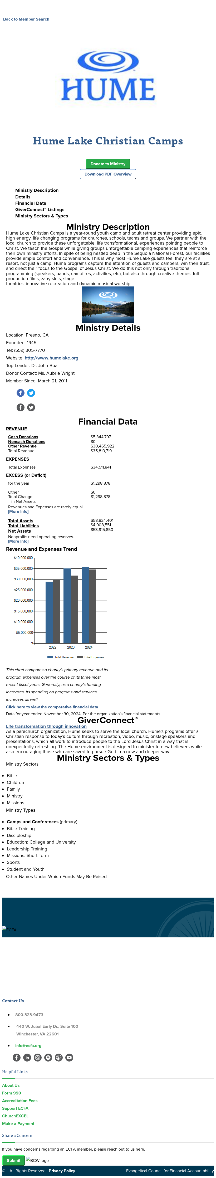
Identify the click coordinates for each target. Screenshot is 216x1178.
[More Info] (18, 511)
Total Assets (20, 520)
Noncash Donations (26, 442)
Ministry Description (36, 190)
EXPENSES (17, 459)
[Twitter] (31, 395)
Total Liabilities (23, 525)
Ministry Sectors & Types (41, 215)
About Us (11, 1085)
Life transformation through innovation (46, 726)
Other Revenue (22, 446)
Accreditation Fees (20, 1101)
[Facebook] (20, 395)
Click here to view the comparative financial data (52, 707)
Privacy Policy (62, 1171)
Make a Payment (18, 1124)
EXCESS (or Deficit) (26, 475)
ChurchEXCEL (15, 1116)
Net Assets (19, 531)
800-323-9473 (29, 1015)
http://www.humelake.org (51, 357)
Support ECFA (15, 1108)
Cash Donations (23, 437)
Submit (13, 1160)
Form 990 (11, 1093)
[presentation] (113, 190)
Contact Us (13, 1000)
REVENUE (16, 428)
